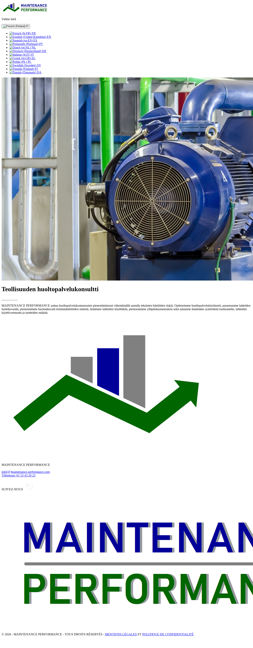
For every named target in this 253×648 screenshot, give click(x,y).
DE (43, 51)
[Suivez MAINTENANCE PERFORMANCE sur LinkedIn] (28, 489)
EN (48, 37)
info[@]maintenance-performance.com (26, 472)
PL (29, 61)
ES (35, 40)
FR (33, 33)
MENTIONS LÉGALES (121, 634)
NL (33, 47)
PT (40, 44)
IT (32, 54)
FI (26, 26)
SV (38, 65)
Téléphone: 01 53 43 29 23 (18, 475)
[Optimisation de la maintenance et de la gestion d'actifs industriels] (25, 12)
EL (33, 58)
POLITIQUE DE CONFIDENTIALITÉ (168, 634)
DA (39, 72)
